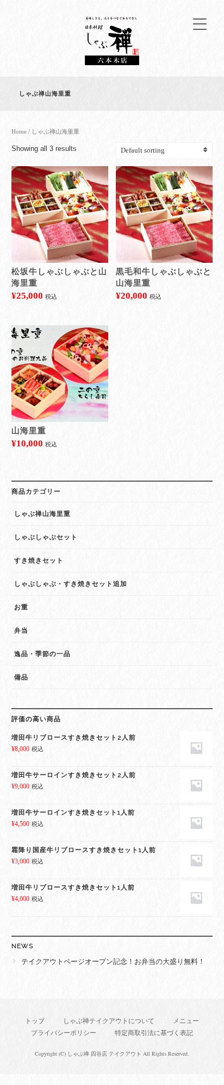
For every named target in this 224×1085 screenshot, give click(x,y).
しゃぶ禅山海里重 (42, 514)
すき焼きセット (39, 560)
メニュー (186, 1021)
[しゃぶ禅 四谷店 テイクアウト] (112, 63)
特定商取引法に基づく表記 (154, 1033)
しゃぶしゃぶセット (46, 537)
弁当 (21, 630)
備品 (21, 677)
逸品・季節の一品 (42, 654)
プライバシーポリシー (63, 1033)
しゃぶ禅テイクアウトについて (108, 1021)
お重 (21, 607)
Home (19, 131)
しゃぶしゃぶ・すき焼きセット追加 (70, 584)
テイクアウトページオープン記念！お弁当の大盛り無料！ (113, 962)
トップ (35, 1021)
